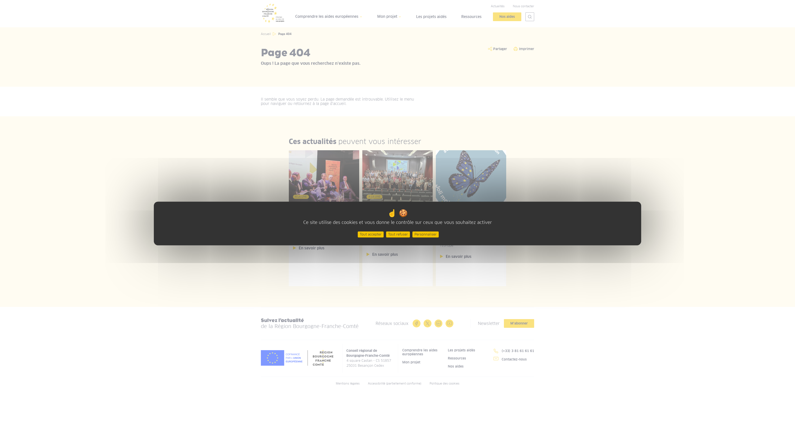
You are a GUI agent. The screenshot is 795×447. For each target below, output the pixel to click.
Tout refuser (398, 234)
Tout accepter (371, 234)
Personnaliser (425, 234)
